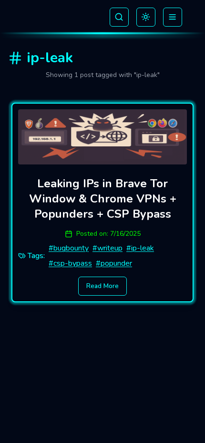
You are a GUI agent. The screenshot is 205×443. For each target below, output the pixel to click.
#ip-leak (140, 248)
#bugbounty (69, 248)
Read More (102, 285)
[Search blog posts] (119, 17)
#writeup (107, 248)
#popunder (114, 263)
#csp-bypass (70, 263)
